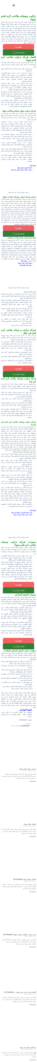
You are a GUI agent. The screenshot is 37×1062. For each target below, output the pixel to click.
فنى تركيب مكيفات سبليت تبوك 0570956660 (19, 935)
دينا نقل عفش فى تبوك (28, 1047)
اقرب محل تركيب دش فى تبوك (22, 514)
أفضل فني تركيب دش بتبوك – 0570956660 (20, 992)
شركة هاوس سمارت (22, 73)
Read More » (32, 781)
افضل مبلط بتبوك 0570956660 (24, 879)
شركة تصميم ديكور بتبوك (24, 167)
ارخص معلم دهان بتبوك (27, 769)
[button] (13, 5)
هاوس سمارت (15, 725)
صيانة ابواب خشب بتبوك (25, 263)
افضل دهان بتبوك (29, 824)
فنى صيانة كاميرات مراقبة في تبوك (21, 512)
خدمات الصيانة (22, 142)
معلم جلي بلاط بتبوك (26, 265)
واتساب (27, 723)
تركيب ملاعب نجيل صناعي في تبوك (21, 170)
